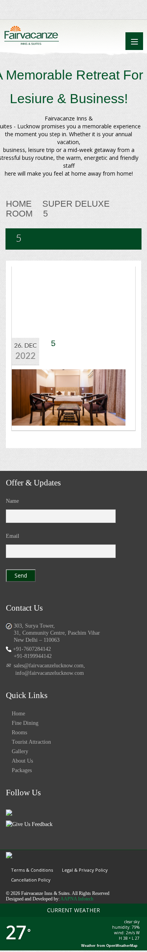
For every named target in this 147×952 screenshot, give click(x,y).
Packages (22, 770)
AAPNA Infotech (76, 899)
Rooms (19, 732)
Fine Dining (25, 723)
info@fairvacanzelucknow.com (49, 673)
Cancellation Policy (31, 880)
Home (19, 204)
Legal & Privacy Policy (85, 870)
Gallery (20, 751)
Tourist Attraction (31, 742)
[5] (68, 396)
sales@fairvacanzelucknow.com (48, 666)
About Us (22, 761)
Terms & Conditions (32, 870)
